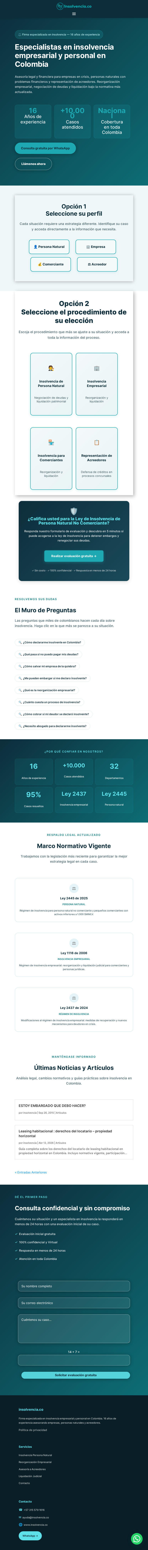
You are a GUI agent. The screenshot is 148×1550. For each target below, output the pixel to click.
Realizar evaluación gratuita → (74, 556)
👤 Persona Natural (49, 247)
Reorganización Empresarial (35, 1462)
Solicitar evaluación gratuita (76, 1375)
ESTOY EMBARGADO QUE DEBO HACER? (52, 1106)
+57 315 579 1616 (34, 1509)
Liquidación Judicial (30, 1476)
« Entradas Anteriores (31, 1172)
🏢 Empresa (95, 247)
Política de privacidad (33, 1430)
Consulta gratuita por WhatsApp (45, 148)
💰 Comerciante (51, 264)
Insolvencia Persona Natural (35, 1455)
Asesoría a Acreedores (32, 1469)
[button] (137, 1539)
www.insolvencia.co (36, 1524)
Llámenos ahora (33, 164)
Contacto (24, 1483)
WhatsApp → (30, 1535)
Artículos (61, 1112)
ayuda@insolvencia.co (35, 1517)
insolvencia (30, 1112)
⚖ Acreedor (97, 264)
